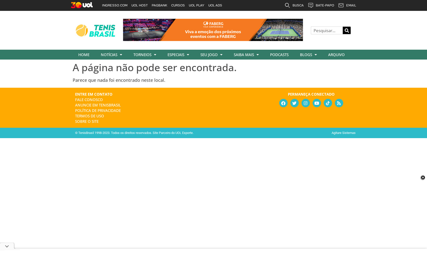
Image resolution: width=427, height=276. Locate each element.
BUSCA (298, 5)
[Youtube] (317, 103)
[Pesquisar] (347, 30)
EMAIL (351, 5)
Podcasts (279, 54)
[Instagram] (305, 103)
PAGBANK (159, 5)
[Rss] (339, 103)
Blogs (306, 54)
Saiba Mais (244, 54)
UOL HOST (139, 5)
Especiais (176, 54)
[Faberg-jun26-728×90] (213, 39)
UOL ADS (215, 5)
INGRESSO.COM (115, 5)
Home (83, 54)
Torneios (142, 54)
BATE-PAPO (325, 5)
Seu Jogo (209, 54)
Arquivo (336, 54)
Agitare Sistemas (344, 133)
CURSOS (178, 5)
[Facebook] (283, 103)
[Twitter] (294, 103)
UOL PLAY (196, 5)
